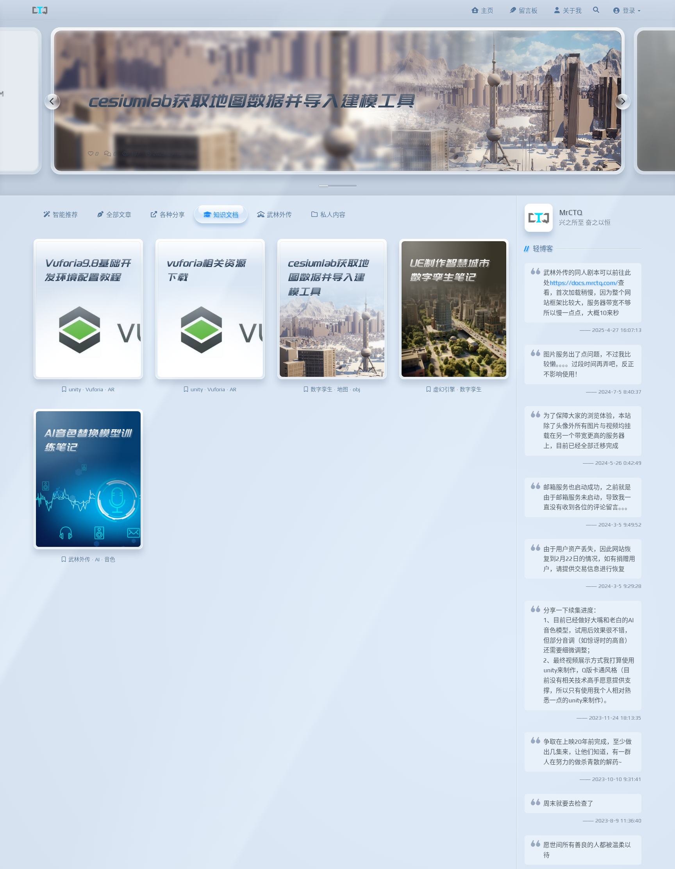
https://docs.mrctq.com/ (584, 283)
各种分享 (172, 215)
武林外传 (279, 215)
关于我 (572, 10)
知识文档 (225, 215)
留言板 (528, 10)
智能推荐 (65, 215)
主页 (487, 10)
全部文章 (118, 215)
